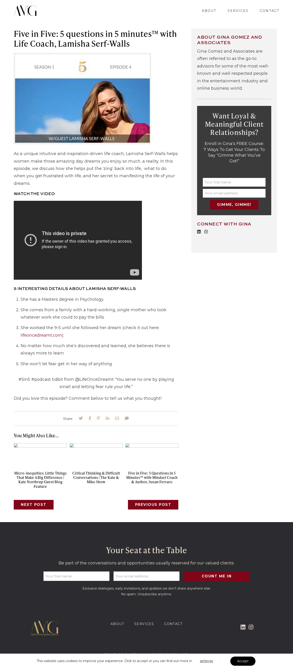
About (209, 11)
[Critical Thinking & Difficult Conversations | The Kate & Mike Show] (96, 446)
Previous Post (153, 504)
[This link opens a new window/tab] (81, 418)
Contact (269, 11)
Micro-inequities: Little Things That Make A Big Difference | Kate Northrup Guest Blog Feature (40, 479)
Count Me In (217, 576)
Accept (243, 661)
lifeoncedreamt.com (41, 335)
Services (238, 11)
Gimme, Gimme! (234, 204)
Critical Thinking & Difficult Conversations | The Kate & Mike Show (96, 477)
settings (206, 661)
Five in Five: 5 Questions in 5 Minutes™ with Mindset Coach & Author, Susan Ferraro (152, 477)
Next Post (33, 504)
